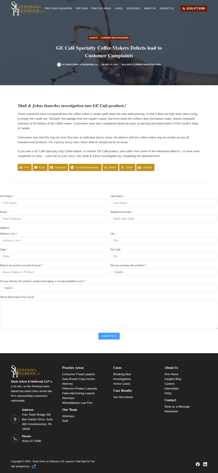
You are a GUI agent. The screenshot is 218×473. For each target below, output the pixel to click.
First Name (6, 196)
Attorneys (68, 416)
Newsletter (171, 411)
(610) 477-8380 (195, 8)
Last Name (116, 196)
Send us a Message (177, 406)
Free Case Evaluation (58, 8)
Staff (65, 421)
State (3, 249)
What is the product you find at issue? (21, 265)
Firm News (171, 374)
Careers (170, 383)
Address (4, 227)
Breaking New (122, 374)
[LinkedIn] (205, 464)
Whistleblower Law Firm (77, 402)
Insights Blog (173, 379)
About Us (150, 8)
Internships (172, 388)
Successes (133, 8)
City (112, 233)
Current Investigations (115, 38)
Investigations (122, 379)
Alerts (93, 38)
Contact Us (167, 8)
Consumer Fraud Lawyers (78, 374)
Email (3, 212)
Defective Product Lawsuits (79, 388)
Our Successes (123, 397)
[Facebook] (198, 464)
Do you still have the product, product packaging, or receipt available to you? (42, 281)
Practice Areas (101, 8)
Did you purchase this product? (127, 265)
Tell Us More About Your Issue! (17, 297)
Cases (119, 8)
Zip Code (115, 249)
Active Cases (121, 383)
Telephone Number (120, 212)
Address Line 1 (8, 233)
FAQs (168, 393)
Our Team (82, 8)
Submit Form (109, 335)
